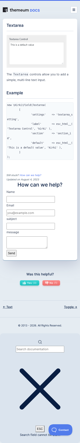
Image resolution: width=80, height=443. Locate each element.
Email (10, 205)
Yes (31, 282)
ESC (40, 429)
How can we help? (30, 175)
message (13, 232)
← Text (7, 307)
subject (12, 219)
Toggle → (70, 307)
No (52, 282)
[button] (40, 388)
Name (11, 192)
